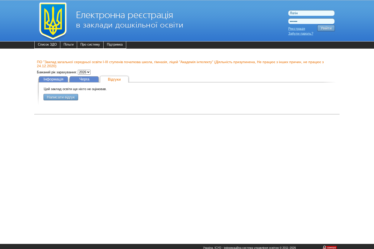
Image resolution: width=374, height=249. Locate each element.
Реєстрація (296, 29)
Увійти (326, 28)
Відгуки (114, 79)
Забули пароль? (300, 33)
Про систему (90, 44)
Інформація (53, 79)
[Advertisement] (187, 151)
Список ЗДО (47, 44)
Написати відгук (61, 97)
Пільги (69, 44)
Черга (84, 79)
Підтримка (115, 44)
